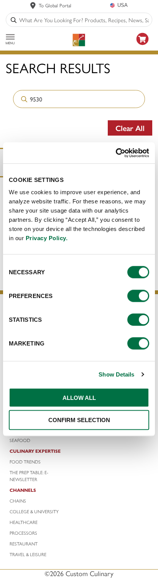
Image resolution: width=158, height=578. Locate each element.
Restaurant (24, 543)
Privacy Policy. (47, 237)
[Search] (13, 19)
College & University (34, 511)
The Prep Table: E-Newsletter (29, 476)
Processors (23, 532)
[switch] (138, 296)
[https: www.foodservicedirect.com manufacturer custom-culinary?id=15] (142, 46)
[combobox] (84, 19)
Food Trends (25, 461)
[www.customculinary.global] (33, 5)
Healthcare (24, 522)
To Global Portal (55, 5)
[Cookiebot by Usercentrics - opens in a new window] (115, 153)
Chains (18, 500)
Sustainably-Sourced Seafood (35, 437)
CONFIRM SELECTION (79, 420)
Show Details (116, 374)
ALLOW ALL (79, 397)
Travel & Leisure (28, 554)
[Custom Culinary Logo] (78, 40)
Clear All (130, 127)
